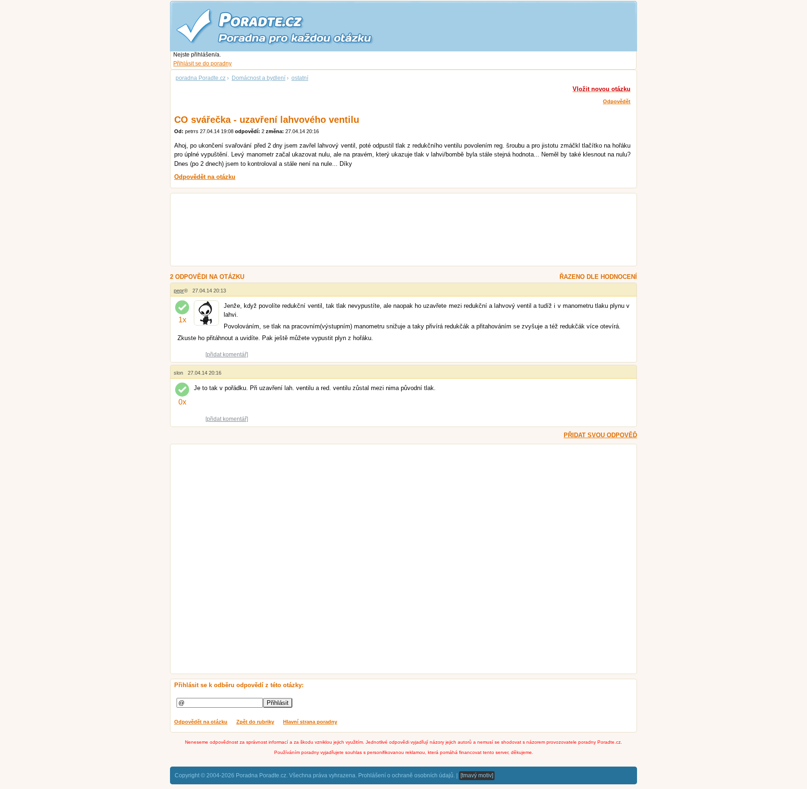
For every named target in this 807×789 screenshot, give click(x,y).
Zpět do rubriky (255, 722)
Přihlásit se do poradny (202, 63)
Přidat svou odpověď (600, 435)
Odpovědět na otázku (200, 722)
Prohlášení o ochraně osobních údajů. (406, 775)
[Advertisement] (392, 231)
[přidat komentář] (226, 354)
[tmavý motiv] (476, 775)
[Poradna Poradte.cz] (291, 25)
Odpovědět (616, 101)
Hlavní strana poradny (310, 722)
